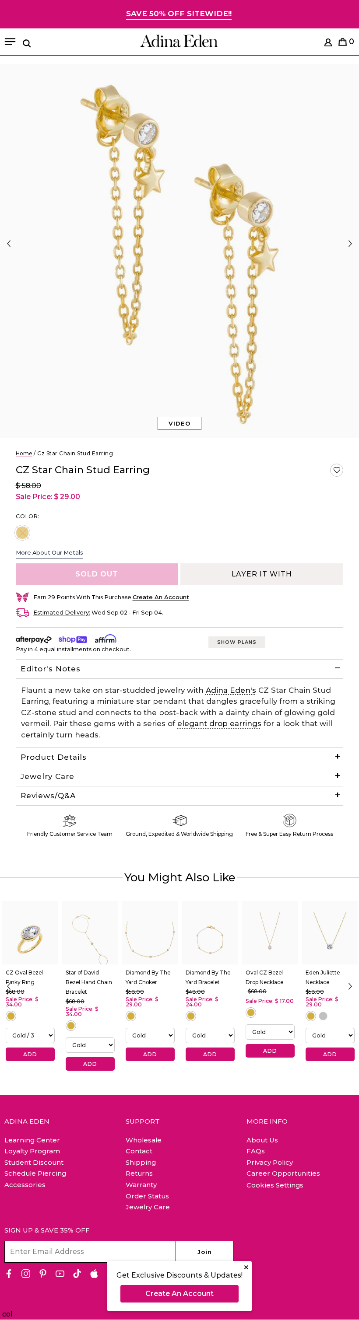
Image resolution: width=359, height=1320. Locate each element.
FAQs (255, 1151)
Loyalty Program (32, 1151)
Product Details (54, 757)
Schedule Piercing (35, 1173)
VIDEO (179, 423)
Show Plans (237, 642)
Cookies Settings (274, 1185)
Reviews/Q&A (48, 795)
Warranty (141, 1184)
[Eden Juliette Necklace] (330, 933)
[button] (336, 470)
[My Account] (328, 44)
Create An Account (179, 1293)
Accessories (25, 1184)
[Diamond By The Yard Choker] (150, 933)
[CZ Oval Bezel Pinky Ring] (30, 933)
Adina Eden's (231, 690)
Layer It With (262, 574)
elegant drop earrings (219, 723)
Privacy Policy (269, 1162)
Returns (139, 1173)
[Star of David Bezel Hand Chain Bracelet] (90, 933)
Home (24, 453)
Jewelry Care (47, 776)
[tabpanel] (179, 251)
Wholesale (144, 1140)
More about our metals (49, 552)
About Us (262, 1140)
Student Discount (33, 1162)
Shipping (141, 1162)
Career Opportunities (283, 1173)
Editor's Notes (51, 668)
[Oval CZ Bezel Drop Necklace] (270, 933)
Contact (139, 1151)
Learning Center (32, 1140)
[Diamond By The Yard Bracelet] (210, 933)
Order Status (147, 1196)
